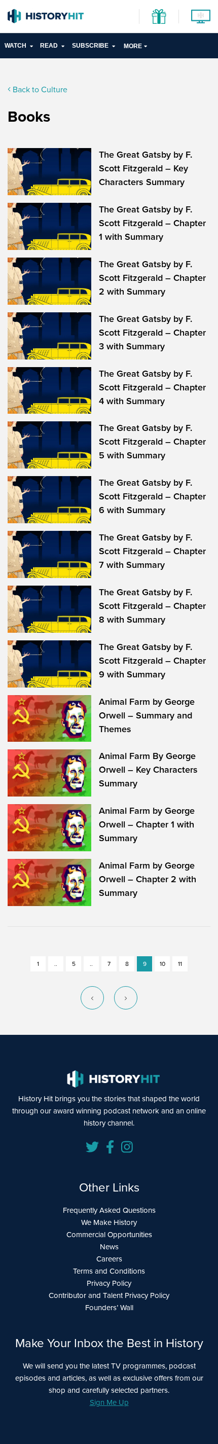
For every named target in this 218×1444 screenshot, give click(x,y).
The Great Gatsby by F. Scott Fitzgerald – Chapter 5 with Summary (152, 441)
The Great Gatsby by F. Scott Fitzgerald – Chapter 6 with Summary (152, 496)
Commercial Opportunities (109, 1234)
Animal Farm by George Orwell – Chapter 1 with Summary (147, 824)
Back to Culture (39, 89)
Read (49, 45)
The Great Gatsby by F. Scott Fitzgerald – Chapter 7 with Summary (152, 551)
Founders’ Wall (109, 1307)
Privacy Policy (109, 1283)
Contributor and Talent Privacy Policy (109, 1295)
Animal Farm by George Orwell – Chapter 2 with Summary (147, 879)
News (109, 1246)
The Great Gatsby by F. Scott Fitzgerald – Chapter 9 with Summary (152, 660)
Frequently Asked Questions (109, 1210)
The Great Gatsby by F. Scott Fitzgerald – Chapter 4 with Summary (152, 387)
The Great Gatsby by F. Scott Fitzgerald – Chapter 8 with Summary (152, 606)
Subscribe (90, 45)
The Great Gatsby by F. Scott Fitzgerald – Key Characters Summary (145, 168)
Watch (15, 45)
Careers (109, 1259)
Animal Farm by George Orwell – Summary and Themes (147, 715)
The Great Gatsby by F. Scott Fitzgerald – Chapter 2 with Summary (152, 278)
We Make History (109, 1222)
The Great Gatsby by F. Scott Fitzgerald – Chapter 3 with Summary (152, 332)
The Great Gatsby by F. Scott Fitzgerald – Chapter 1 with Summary (152, 223)
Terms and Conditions (109, 1271)
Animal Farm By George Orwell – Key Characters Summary (148, 769)
